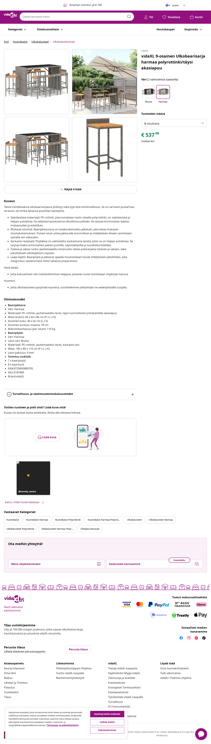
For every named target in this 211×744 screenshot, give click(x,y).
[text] (150, 136)
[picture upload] (88, 437)
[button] (33, 478)
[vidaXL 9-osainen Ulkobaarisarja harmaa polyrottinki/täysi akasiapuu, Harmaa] (36, 81)
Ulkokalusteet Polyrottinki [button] (20, 528)
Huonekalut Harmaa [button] (37, 519)
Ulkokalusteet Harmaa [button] (161, 519)
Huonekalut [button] (12, 519)
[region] (66, 723)
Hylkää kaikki (107, 722)
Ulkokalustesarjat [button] (89, 528)
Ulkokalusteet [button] (134, 519)
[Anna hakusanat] (129, 16)
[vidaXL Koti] (10, 15)
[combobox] (77, 17)
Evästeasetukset (118, 692)
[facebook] (181, 638)
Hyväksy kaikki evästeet (107, 714)
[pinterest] (196, 638)
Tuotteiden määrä (153, 114)
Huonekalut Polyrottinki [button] (68, 519)
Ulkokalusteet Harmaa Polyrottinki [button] (58, 528)
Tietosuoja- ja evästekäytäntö (62, 725)
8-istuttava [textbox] (151, 123)
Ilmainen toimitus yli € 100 (85, 5)
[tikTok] (204, 638)
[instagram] (188, 638)
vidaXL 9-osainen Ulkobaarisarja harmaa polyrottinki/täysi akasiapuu (173, 62)
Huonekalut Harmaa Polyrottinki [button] (105, 519)
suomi (175, 5)
